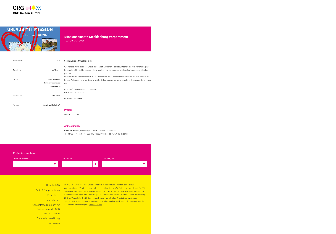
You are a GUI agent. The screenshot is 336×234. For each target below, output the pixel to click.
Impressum (54, 223)
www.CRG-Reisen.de (120, 134)
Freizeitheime (53, 200)
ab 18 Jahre (56, 70)
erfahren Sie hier (95, 205)
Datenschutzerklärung (48, 218)
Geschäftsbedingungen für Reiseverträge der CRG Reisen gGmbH (46, 209)
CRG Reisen (56, 95)
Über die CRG (53, 185)
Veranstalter (53, 195)
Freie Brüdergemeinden (48, 190)
